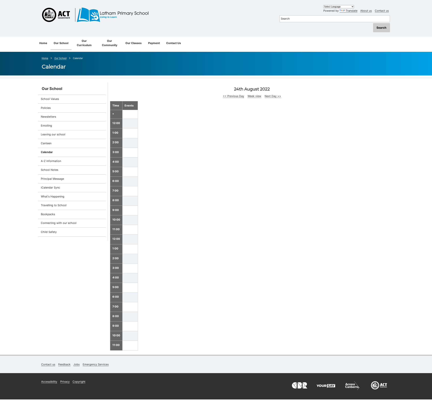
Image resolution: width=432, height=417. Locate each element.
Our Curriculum (84, 43)
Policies (46, 108)
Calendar (47, 152)
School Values (50, 99)
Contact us (382, 10)
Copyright (79, 381)
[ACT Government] (379, 390)
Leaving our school (53, 134)
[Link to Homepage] (156, 5)
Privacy (65, 381)
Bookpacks (48, 214)
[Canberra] (299, 390)
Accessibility (49, 381)
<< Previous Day (233, 96)
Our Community (109, 43)
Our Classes (133, 43)
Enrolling (46, 125)
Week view (254, 96)
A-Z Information (51, 161)
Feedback (64, 364)
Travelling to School (53, 205)
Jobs (76, 364)
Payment (154, 43)
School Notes (49, 169)
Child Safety (49, 232)
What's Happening (52, 196)
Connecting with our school (58, 223)
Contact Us (173, 43)
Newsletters (48, 116)
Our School (61, 43)
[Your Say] (326, 390)
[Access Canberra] (352, 390)
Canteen (46, 143)
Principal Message (52, 178)
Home (43, 43)
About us (366, 10)
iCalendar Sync (50, 187)
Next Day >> (273, 96)
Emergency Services (96, 364)
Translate (351, 10)
